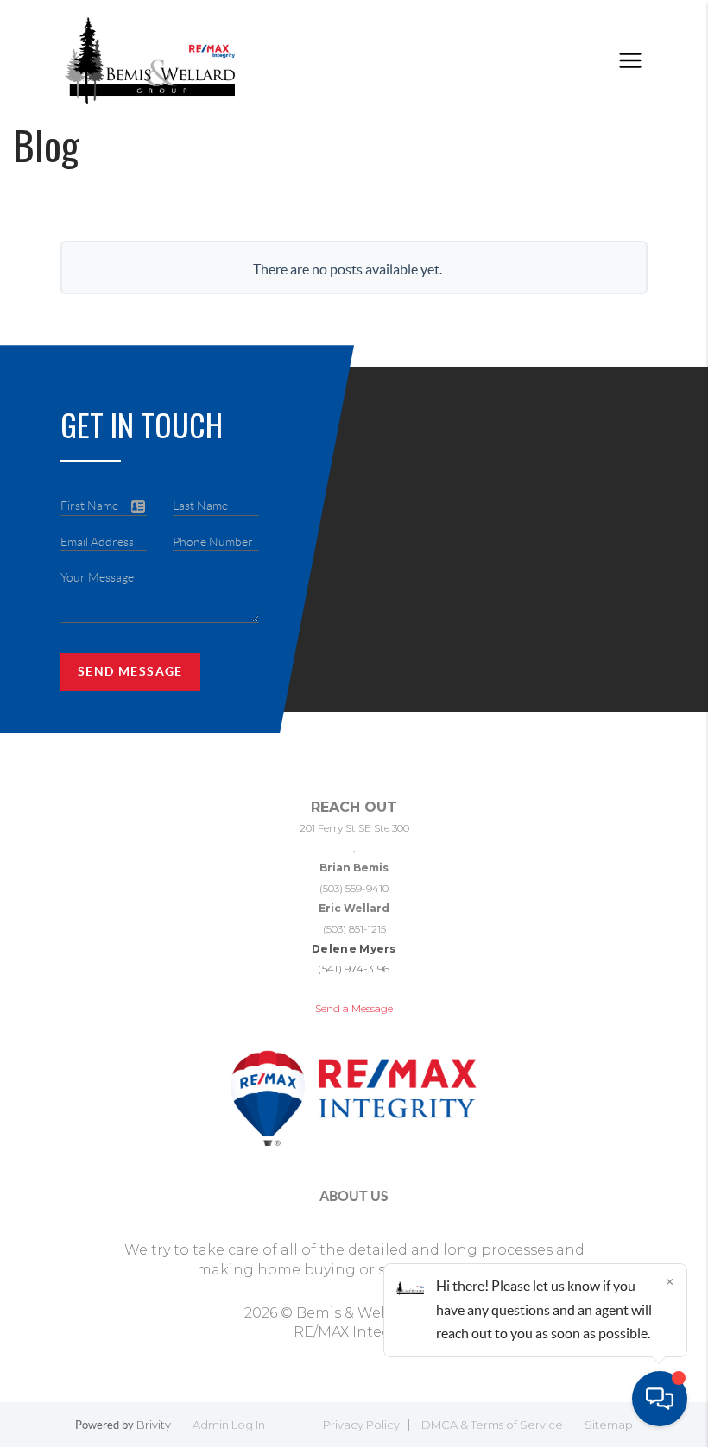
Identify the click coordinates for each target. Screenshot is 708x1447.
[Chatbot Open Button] (659, 1398)
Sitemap (609, 1424)
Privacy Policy (361, 1424)
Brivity (153, 1424)
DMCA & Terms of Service (492, 1424)
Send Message (130, 671)
